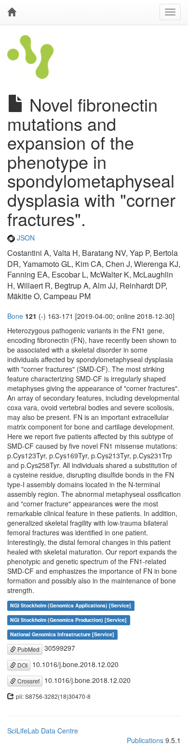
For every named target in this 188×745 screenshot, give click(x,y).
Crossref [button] (28, 681)
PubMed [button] (28, 649)
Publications (145, 740)
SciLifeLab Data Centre (42, 730)
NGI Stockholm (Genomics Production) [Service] (68, 619)
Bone (15, 316)
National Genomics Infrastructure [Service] (62, 634)
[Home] (11, 12)
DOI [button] (21, 665)
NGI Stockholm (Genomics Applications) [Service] (70, 605)
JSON (25, 237)
